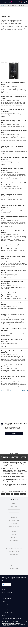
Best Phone (14, 531)
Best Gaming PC (14, 523)
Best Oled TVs (14, 537)
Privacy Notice (18, 436)
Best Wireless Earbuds (14, 551)
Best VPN (14, 503)
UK (11, 494)
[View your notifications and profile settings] (19, 2)
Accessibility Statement (7, 612)
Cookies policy (5, 604)
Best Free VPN (14, 506)
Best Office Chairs (14, 554)
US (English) (23, 494)
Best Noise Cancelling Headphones (14, 548)
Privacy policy (4, 601)
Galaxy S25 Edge (12, 5)
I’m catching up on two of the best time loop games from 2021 (14, 485)
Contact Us (4, 595)
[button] (26, 2)
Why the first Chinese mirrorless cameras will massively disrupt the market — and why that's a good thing (14, 464)
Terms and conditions (6, 598)
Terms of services (17, 435)
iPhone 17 (21, 5)
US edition (11, 623)
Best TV (14, 534)
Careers (3, 615)
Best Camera (14, 560)
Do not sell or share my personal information (11, 618)
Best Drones (14, 565)
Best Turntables (14, 545)
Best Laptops (14, 517)
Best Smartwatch (14, 540)
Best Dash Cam (14, 562)
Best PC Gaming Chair (14, 526)
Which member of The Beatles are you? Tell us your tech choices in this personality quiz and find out (14, 457)
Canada (8, 494)
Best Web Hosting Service (14, 509)
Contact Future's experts (7, 592)
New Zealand (16, 494)
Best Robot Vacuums (14, 568)
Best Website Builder (14, 512)
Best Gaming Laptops (14, 520)
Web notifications (5, 609)
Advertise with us (5, 607)
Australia (3, 494)
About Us (4, 589)
